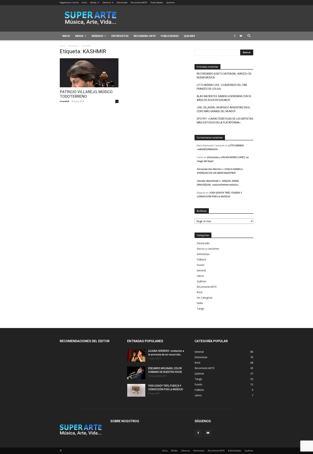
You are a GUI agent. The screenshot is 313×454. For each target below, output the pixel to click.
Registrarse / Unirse (69, 2)
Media (93, 2)
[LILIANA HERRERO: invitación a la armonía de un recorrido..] (136, 355)
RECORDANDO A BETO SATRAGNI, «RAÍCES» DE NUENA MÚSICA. (224, 75)
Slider (200, 303)
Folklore (201, 259)
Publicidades (157, 2)
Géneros (106, 2)
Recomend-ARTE (139, 2)
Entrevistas (122, 2)
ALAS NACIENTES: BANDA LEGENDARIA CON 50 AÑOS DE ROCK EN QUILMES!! (224, 98)
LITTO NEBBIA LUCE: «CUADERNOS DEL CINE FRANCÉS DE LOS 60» (222, 87)
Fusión (201, 265)
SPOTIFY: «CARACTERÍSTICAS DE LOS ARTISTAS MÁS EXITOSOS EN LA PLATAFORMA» (225, 120)
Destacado (203, 243)
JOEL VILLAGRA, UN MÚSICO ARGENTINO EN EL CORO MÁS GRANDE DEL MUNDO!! (223, 109)
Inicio (84, 2)
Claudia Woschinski (207, 180)
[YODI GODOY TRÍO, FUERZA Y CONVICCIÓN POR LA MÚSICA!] (136, 390)
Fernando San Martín (209, 169)
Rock (200, 292)
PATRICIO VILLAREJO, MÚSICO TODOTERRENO (86, 94)
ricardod (64, 101)
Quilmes (170, 2)
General (201, 270)
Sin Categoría (204, 297)
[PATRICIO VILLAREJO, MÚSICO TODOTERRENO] (89, 72)
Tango (200, 308)
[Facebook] (234, 36)
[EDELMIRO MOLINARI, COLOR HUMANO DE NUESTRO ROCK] (136, 373)
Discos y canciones (208, 248)
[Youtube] (241, 36)
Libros (200, 276)
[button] (249, 36)
